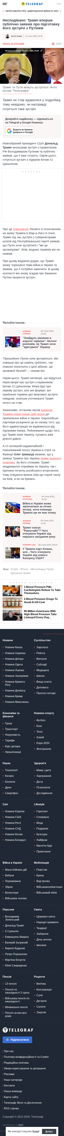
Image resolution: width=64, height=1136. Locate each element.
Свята (38, 909)
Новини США (29, 545)
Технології (11, 770)
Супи (39, 995)
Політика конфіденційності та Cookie (26, 1057)
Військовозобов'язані (49, 887)
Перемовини (13, 881)
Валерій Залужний (16, 942)
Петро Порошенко (16, 954)
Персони (8, 909)
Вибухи (9, 875)
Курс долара (12, 746)
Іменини (41, 945)
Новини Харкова (15, 653)
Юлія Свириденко (16, 965)
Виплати (41, 658)
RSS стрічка (11, 1108)
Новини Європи (14, 811)
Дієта (39, 781)
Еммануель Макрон (17, 937)
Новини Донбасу (15, 690)
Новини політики (27, 498)
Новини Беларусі (15, 840)
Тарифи (10, 740)
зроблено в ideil (13, 1125)
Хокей (40, 737)
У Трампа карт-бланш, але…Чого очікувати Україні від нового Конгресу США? (38, 554)
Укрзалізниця (13, 752)
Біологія (10, 781)
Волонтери (11, 892)
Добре (49, 1131)
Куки (35, 1131)
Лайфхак (41, 840)
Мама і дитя (43, 770)
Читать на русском (13, 44)
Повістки (41, 869)
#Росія (24, 569)
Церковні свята (45, 916)
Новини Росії (13, 823)
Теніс (39, 731)
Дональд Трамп (14, 925)
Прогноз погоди (45, 693)
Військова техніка (16, 898)
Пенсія (7, 976)
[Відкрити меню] (5, 4)
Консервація (44, 989)
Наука (6, 763)
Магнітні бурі (44, 845)
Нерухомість (12, 734)
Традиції (41, 928)
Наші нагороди (13, 1079)
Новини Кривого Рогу (15, 683)
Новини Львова (14, 670)
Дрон (8, 787)
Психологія (43, 787)
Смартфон (11, 793)
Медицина (42, 670)
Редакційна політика (16, 1062)
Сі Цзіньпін (12, 931)
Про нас (9, 1051)
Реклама (9, 1074)
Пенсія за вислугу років (16, 1014)
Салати (40, 1006)
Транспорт (11, 729)
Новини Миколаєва (17, 702)
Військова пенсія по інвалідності (17, 1000)
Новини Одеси (14, 664)
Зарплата (42, 647)
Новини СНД (13, 828)
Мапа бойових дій (16, 869)
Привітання (43, 851)
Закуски (41, 1012)
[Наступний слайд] (60, 11)
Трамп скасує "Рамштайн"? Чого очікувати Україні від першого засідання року (39, 532)
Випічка (41, 983)
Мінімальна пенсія (16, 1007)
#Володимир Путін (42, 569)
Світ (5, 804)
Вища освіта (44, 681)
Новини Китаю (14, 834)
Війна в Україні (12, 862)
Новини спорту (44, 713)
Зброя (9, 887)
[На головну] (32, 4)
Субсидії (41, 664)
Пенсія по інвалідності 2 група (17, 991)
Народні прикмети (47, 922)
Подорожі (42, 828)
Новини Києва (13, 647)
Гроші (8, 723)
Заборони (42, 933)
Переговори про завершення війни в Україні (33, 11)
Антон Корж (16, 36)
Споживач (42, 817)
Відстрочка (43, 881)
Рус (59, 4)
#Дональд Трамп (20, 573)
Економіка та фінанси (11, 715)
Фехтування (43, 749)
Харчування (43, 776)
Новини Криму (14, 696)
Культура (41, 834)
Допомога (42, 687)
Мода (39, 823)
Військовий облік (46, 892)
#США (14, 569)
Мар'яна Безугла (15, 959)
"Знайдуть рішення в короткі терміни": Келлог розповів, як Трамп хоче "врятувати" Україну (40, 343)
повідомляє (21, 229)
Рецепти (39, 976)
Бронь (40, 875)
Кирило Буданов (15, 948)
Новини (8, 640)
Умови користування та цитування (25, 1068)
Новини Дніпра (14, 658)
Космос (9, 776)
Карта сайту (11, 1097)
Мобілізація (41, 862)
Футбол (40, 720)
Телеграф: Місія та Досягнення (23, 1102)
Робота (40, 653)
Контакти (9, 1085)
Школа (40, 676)
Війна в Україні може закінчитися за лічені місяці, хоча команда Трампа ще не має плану (39, 508)
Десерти (41, 1001)
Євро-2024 (43, 743)
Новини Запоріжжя (16, 676)
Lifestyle (39, 804)
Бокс (39, 726)
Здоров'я (40, 763)
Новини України (27, 332)
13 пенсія (11, 983)
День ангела (43, 939)
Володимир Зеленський (12, 918)
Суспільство (42, 640)
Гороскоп (42, 811)
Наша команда (13, 1091)
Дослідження (44, 793)
